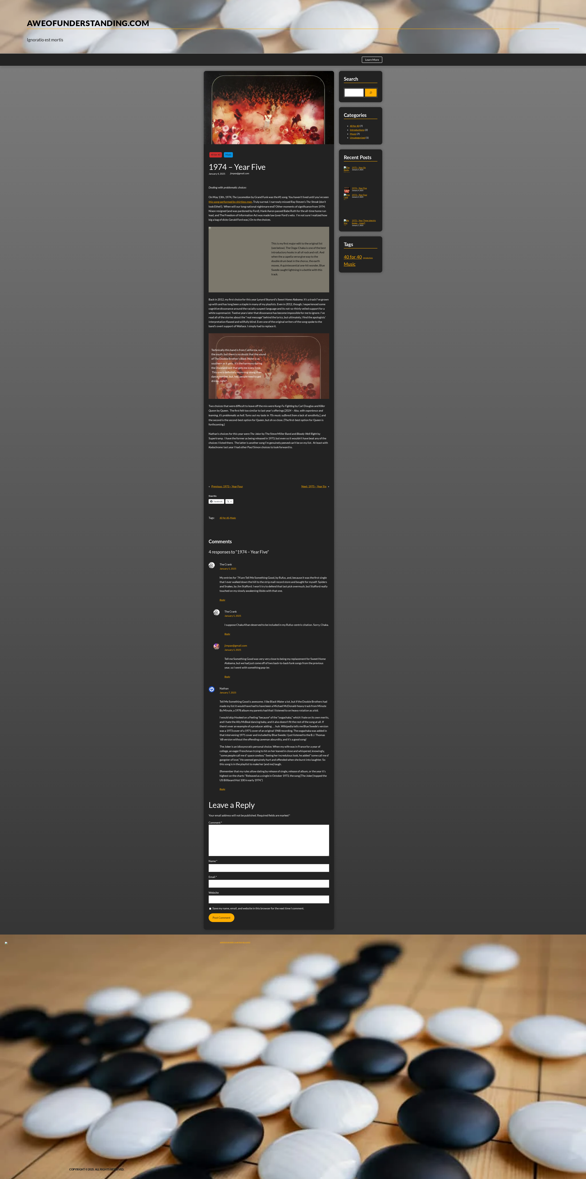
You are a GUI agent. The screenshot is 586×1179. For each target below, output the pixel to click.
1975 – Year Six (359, 167)
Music (228, 155)
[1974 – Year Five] (347, 190)
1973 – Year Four (359, 195)
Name (213, 861)
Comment (215, 822)
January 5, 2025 (228, 568)
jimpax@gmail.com (235, 645)
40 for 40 (215, 155)
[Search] (371, 93)
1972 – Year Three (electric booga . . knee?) (364, 221)
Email (213, 877)
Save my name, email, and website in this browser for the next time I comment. (258, 908)
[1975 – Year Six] (347, 176)
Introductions (357, 129)
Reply (222, 600)
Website (214, 892)
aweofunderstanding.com (88, 23)
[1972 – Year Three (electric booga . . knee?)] (347, 227)
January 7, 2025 (228, 692)
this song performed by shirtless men (230, 201)
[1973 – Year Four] (347, 206)
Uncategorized (357, 137)
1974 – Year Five (359, 188)
